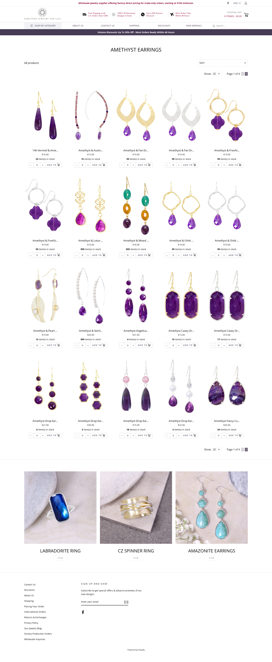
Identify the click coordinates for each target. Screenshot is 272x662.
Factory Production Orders (38, 633)
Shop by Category (45, 25)
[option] (136, 32)
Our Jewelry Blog (33, 628)
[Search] (213, 26)
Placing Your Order (34, 606)
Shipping (134, 25)
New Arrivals (194, 25)
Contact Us (108, 25)
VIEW (60, 558)
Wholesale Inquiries (34, 639)
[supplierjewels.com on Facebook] (83, 612)
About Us (78, 25)
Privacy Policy (31, 622)
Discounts (164, 25)
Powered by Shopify (136, 649)
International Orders (35, 611)
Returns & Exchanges (35, 617)
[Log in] (246, 2)
